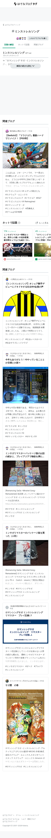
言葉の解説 (9, 44)
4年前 (20, 356)
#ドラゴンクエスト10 (14, 433)
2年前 (30, 279)
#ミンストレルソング (14, 208)
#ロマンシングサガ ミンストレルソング (22, 512)
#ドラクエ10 (10, 426)
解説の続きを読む (24, 66)
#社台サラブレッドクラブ (16, 343)
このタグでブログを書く (38, 38)
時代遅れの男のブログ (18, 131)
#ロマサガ (9, 509)
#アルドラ (38, 666)
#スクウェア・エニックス (16, 194)
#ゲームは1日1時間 (13, 212)
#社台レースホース (33, 339)
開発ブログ (31, 819)
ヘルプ (23, 819)
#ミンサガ (22, 426)
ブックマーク (10, 231)
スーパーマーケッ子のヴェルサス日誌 (24, 681)
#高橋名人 (29, 208)
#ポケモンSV (31, 436)
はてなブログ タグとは (11, 819)
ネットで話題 (24, 44)
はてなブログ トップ (12, 25)
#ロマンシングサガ (24, 588)
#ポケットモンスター (14, 436)
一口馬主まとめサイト (18, 279)
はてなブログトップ (10, 821)
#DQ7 (38, 198)
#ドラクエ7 (30, 198)
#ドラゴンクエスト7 (14, 198)
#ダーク (28, 666)
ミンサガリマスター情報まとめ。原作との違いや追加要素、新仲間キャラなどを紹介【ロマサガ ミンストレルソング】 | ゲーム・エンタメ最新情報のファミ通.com (17, 237)
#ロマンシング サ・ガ (14, 205)
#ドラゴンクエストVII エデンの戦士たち (22, 191)
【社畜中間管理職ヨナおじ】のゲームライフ (26, 606)
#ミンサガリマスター (14, 666)
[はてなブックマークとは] (19, 222)
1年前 (30, 131)
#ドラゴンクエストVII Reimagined (20, 201)
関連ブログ (38, 44)
